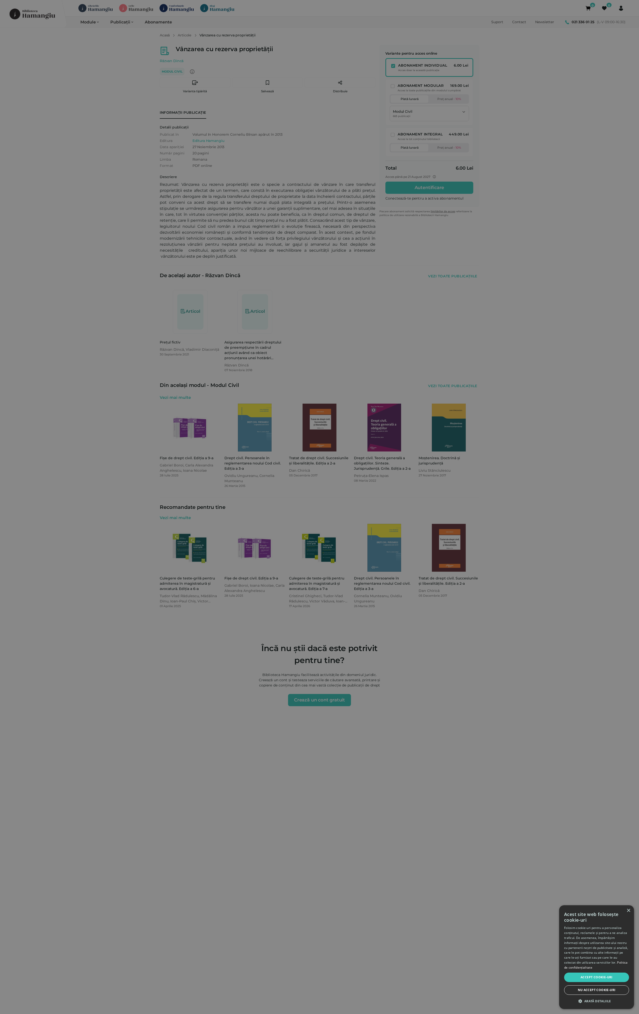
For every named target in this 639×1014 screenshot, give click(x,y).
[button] (596, 1001)
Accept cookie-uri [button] (597, 977)
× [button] (628, 910)
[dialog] (596, 957)
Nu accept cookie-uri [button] (597, 990)
